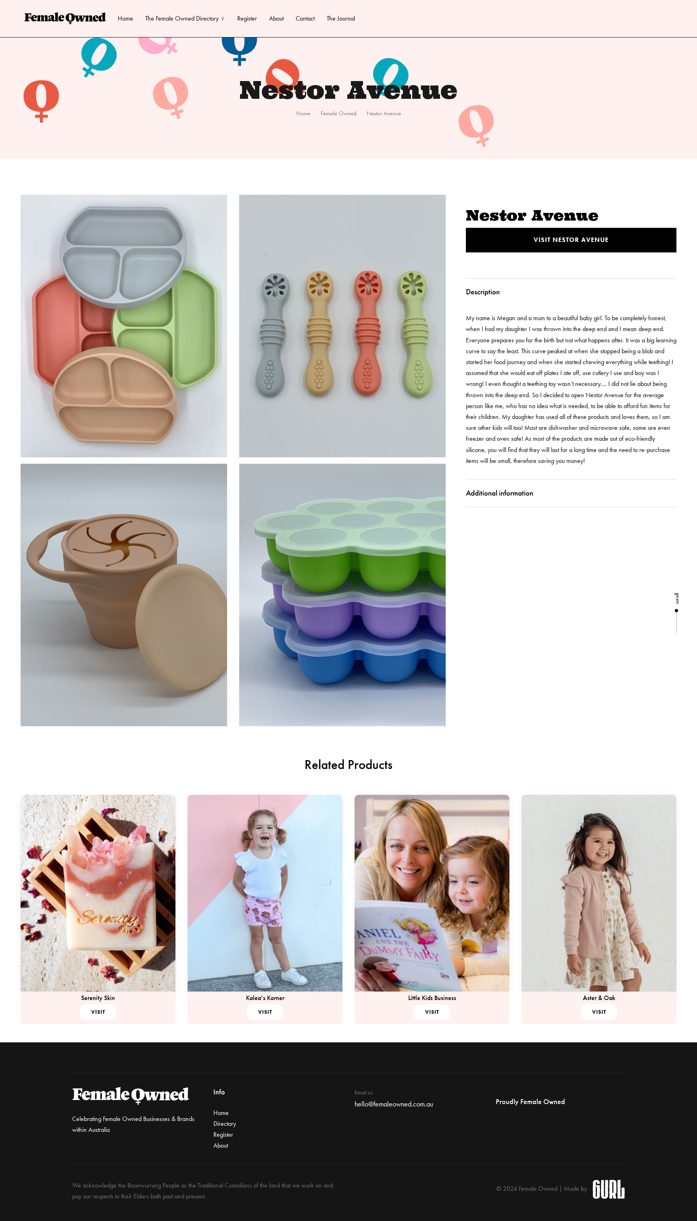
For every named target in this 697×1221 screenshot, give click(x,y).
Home (125, 18)
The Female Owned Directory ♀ (185, 18)
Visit (98, 1011)
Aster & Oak (599, 998)
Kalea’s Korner (265, 998)
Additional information (499, 493)
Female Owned (339, 113)
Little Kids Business (432, 998)
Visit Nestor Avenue (571, 239)
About (276, 18)
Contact (305, 18)
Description (483, 292)
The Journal (341, 18)
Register (247, 18)
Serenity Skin (98, 998)
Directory (224, 1123)
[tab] (571, 292)
